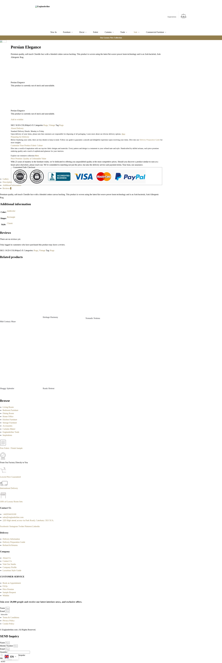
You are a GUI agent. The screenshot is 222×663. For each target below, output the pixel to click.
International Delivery (9, 488)
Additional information (12, 185)
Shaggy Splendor (7, 388)
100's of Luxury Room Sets (11, 501)
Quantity (4, 652)
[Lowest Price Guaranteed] (3, 474)
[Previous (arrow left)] (7, 48)
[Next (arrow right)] (9, 48)
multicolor (11, 211)
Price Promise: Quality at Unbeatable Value (28, 158)
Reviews (7, 188)
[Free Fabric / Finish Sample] (3, 445)
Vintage (52, 125)
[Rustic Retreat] (62, 357)
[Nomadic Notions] (105, 288)
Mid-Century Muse (8, 321)
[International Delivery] (4, 485)
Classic (10, 223)
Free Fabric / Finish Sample (11, 448)
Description (7, 182)
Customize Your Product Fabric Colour (27, 145)
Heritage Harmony (50, 317)
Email (2, 611)
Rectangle (11, 217)
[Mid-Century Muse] (19, 290)
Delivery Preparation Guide (150, 140)
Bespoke (21, 655)
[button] (184, 15)
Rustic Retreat (48, 388)
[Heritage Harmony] (62, 288)
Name (2, 608)
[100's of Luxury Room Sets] (3, 498)
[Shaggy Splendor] (19, 357)
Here (37, 156)
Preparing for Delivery (20, 137)
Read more (19, 326)
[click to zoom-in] (3, 45)
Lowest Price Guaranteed (10, 477)
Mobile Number (7, 646)
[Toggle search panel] (64, 14)
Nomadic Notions (93, 318)
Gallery (6, 179)
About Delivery (17, 128)
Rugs (45, 125)
